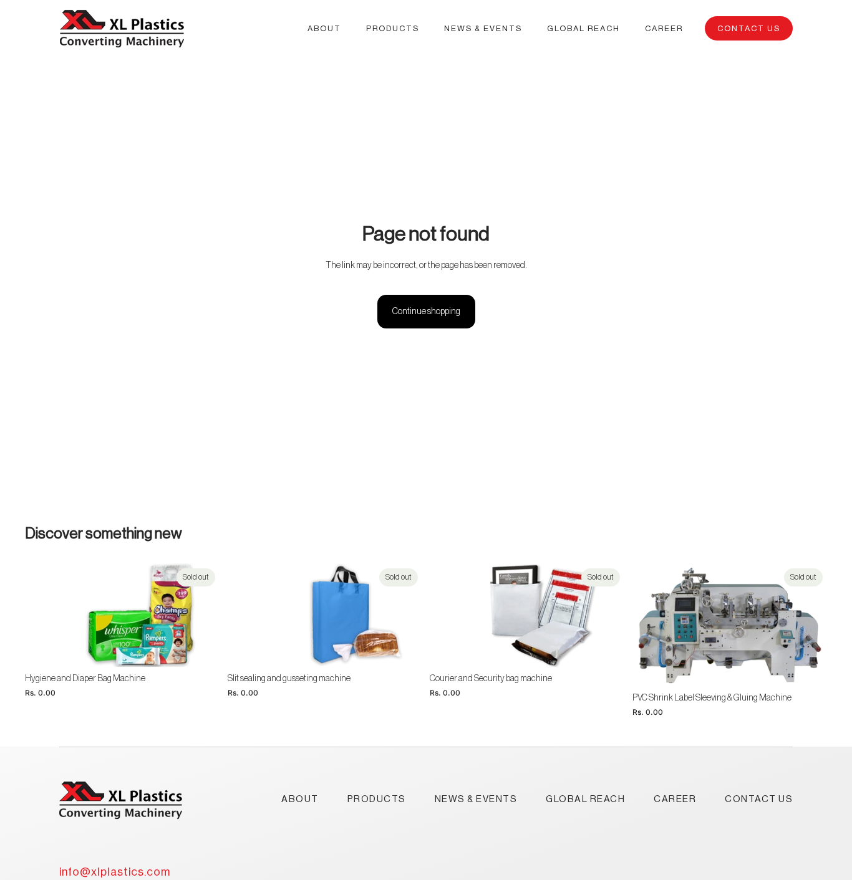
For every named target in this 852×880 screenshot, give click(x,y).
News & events (476, 799)
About (300, 799)
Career (675, 799)
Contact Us (748, 28)
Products (376, 799)
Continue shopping (426, 311)
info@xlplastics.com (114, 872)
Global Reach (585, 799)
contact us (759, 799)
